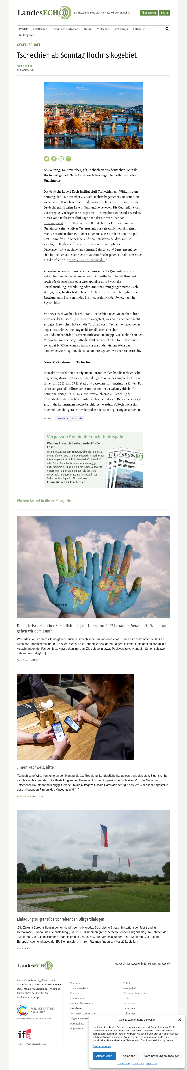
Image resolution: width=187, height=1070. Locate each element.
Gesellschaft (40, 29)
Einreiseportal (53, 223)
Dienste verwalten (102, 1046)
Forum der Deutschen (65, 29)
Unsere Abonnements (82, 1003)
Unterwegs (121, 29)
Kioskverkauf (77, 998)
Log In (164, 12)
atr (18, 948)
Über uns (75, 983)
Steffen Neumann (25, 796)
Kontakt (74, 993)
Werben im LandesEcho (83, 1013)
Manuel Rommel (25, 65)
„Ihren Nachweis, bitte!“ (36, 767)
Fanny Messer (23, 660)
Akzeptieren (104, 1056)
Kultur (87, 29)
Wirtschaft (103, 29)
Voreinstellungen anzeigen (162, 1056)
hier (92, 297)
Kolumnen (139, 29)
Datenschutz (123, 1063)
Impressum (151, 1063)
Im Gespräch (26, 35)
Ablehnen (129, 1056)
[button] (180, 1020)
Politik (23, 29)
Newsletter (76, 1008)
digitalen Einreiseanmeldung (88, 259)
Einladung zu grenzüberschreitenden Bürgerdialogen (60, 919)
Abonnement (149, 12)
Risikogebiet (77, 418)
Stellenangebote (79, 988)
